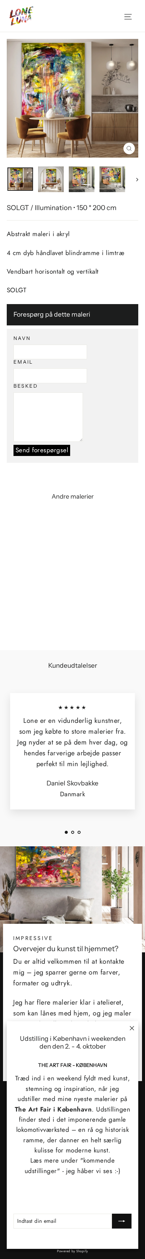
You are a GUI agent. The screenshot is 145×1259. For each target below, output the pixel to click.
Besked (25, 386)
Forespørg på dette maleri (51, 314)
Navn (21, 338)
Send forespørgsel (42, 450)
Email (23, 362)
